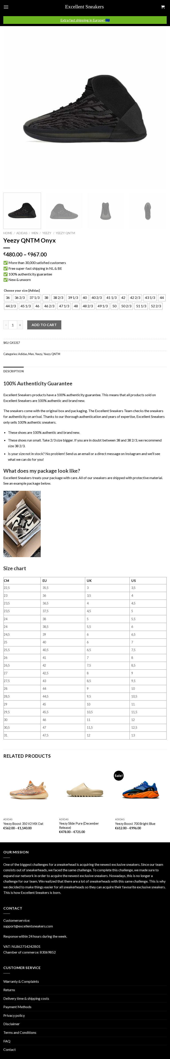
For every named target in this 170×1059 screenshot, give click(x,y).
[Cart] (162, 7)
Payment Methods (17, 1007)
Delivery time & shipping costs (26, 998)
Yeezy (46, 233)
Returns (9, 990)
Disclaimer (11, 1024)
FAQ (6, 1041)
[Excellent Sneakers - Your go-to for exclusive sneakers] (87, 7)
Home (7, 233)
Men (35, 233)
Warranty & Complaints (21, 981)
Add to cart (44, 325)
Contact (9, 1049)
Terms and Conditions (19, 1032)
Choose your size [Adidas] (22, 290)
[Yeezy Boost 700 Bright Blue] (141, 790)
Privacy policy (14, 1015)
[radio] (7, 297)
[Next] (158, 107)
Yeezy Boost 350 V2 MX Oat (23, 824)
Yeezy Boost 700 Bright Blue (135, 824)
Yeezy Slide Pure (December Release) (79, 826)
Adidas (21, 233)
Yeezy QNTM (65, 233)
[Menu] (6, 7)
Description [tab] (13, 371)
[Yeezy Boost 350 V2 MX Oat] (29, 790)
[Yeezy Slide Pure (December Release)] (85, 790)
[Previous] (12, 107)
